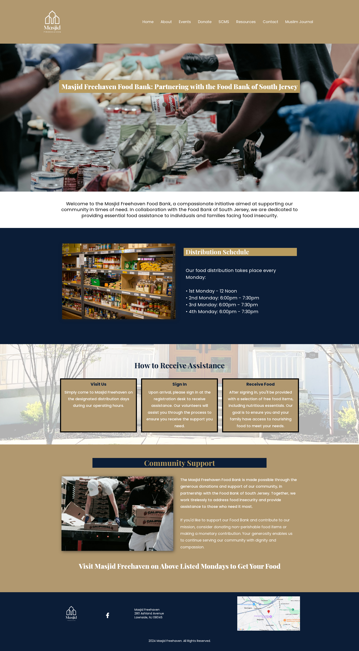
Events (185, 21)
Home (148, 21)
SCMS (224, 21)
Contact (270, 21)
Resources (246, 21)
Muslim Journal (299, 21)
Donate (204, 21)
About (166, 21)
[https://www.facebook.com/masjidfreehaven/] (109, 615)
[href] (268, 613)
